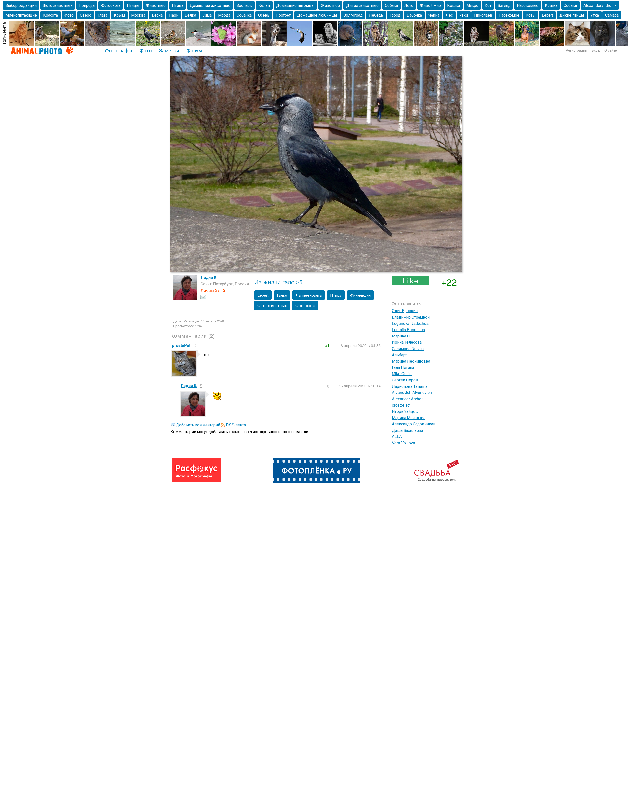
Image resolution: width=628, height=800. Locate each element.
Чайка (433, 15)
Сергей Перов (405, 380)
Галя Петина (403, 367)
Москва (138, 15)
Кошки (453, 5)
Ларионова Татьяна (409, 386)
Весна (157, 15)
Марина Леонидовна (411, 361)
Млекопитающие (21, 15)
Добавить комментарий (198, 425)
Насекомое (509, 15)
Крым (119, 15)
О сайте (610, 50)
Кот (488, 5)
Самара (612, 15)
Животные (156, 5)
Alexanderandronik (599, 5)
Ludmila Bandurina (408, 329)
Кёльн (264, 5)
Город (395, 15)
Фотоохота (110, 5)
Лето (408, 5)
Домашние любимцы (317, 15)
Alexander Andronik (409, 399)
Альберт (399, 355)
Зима (207, 15)
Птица (177, 5)
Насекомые (527, 5)
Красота (50, 15)
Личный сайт (213, 290)
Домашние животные (210, 5)
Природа (87, 5)
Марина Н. (401, 336)
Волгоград (353, 15)
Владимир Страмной (411, 317)
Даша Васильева (407, 430)
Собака (391, 5)
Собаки (570, 5)
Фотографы (118, 50)
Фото (69, 15)
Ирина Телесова (407, 342)
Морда (224, 15)
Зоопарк (244, 5)
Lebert (547, 15)
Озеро (85, 15)
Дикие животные (362, 5)
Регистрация (576, 50)
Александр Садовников (414, 424)
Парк (173, 15)
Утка (594, 15)
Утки (463, 15)
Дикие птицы (571, 15)
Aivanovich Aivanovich (412, 392)
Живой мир (430, 5)
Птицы (133, 5)
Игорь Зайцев (405, 411)
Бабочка (414, 15)
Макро (472, 5)
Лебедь (376, 15)
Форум (194, 50)
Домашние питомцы (295, 5)
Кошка (551, 5)
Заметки (169, 50)
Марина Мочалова (408, 417)
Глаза (102, 15)
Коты (531, 15)
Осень (263, 15)
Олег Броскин (405, 310)
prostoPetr (401, 405)
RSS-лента (236, 425)
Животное (330, 5)
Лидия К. (209, 277)
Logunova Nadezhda (410, 323)
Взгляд (504, 5)
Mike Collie (402, 373)
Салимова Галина (408, 348)
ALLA (397, 436)
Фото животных (57, 5)
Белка (190, 15)
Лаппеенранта (309, 295)
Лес (449, 15)
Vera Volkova (403, 443)
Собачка (244, 15)
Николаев (483, 15)
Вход (596, 50)
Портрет (283, 15)
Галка (282, 295)
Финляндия (360, 295)
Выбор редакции (21, 5)
